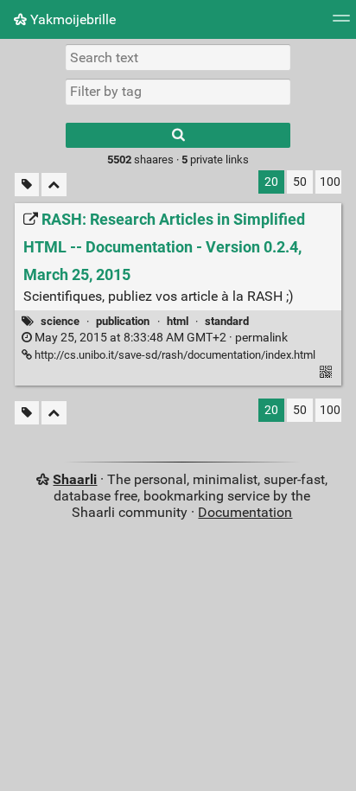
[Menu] (341, 23)
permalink (160, 337)
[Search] (178, 135)
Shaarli (75, 479)
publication (122, 321)
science (60, 321)
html (177, 321)
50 (300, 182)
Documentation (245, 512)
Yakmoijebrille (71, 19)
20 (271, 182)
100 (330, 182)
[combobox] (178, 92)
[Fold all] (54, 184)
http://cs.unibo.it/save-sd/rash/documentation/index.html (173, 354)
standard (227, 321)
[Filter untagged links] (27, 184)
